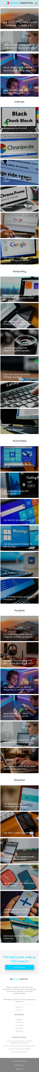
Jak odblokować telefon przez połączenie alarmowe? (18, 857)
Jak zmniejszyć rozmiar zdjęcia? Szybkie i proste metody (16, 349)
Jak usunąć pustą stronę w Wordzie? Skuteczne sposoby (18, 46)
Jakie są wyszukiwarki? (15, 234)
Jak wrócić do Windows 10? (17, 573)
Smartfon (19, 780)
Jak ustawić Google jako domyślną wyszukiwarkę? (16, 258)
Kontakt (19, 1010)
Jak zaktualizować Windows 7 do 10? (18, 466)
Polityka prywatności (19, 1061)
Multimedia (19, 440)
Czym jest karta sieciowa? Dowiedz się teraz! (16, 375)
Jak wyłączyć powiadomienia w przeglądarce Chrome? (19, 153)
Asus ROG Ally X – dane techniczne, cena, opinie (18, 69)
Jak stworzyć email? (13, 430)
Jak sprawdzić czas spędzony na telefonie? (18, 884)
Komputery (19, 271)
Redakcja (19, 1007)
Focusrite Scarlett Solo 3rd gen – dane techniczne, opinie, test (19, 662)
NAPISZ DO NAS (19, 967)
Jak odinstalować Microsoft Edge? (17, 179)
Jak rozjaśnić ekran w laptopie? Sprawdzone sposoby (19, 767)
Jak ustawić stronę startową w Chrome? (19, 206)
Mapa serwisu (19, 1065)
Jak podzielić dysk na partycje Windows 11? (19, 598)
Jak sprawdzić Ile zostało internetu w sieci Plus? (16, 910)
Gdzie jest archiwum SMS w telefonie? (17, 937)
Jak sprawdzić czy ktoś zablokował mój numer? (15, 805)
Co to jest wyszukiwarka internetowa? (19, 1046)
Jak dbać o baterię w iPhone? (18, 833)
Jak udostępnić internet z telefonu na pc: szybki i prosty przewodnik (19, 322)
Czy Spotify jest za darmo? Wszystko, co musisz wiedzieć (16, 92)
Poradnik (19, 610)
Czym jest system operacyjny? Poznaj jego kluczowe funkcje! (19, 296)
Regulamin (19, 1069)
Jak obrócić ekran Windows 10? (19, 520)
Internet (19, 101)
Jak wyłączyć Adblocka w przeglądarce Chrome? (16, 126)
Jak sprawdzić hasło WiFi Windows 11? (16, 492)
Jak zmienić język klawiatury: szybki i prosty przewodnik (18, 402)
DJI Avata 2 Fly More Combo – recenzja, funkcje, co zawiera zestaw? (20, 24)
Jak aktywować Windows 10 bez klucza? (17, 545)
